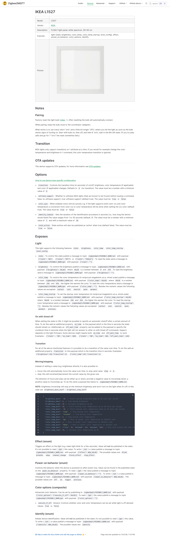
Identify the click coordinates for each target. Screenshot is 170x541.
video (62, 120)
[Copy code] (131, 396)
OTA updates (94, 166)
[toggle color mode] (146, 3)
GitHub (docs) (135, 3)
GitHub (122, 3)
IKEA (53, 25)
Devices (90, 3)
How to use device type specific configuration (55, 180)
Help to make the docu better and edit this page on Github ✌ (60, 534)
